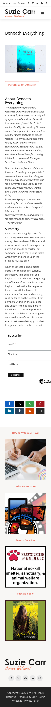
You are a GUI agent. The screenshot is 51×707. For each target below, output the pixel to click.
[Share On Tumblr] (19, 411)
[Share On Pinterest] (40, 404)
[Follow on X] (33, 3)
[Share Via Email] (40, 411)
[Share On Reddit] (30, 411)
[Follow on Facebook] (28, 3)
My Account (11, 3)
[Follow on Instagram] (46, 3)
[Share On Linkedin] (9, 411)
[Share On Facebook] (9, 404)
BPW (28, 692)
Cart (23, 3)
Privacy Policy (31, 700)
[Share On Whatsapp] (30, 404)
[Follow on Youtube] (37, 3)
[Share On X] (19, 404)
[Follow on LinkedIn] (42, 3)
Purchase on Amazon (22, 85)
